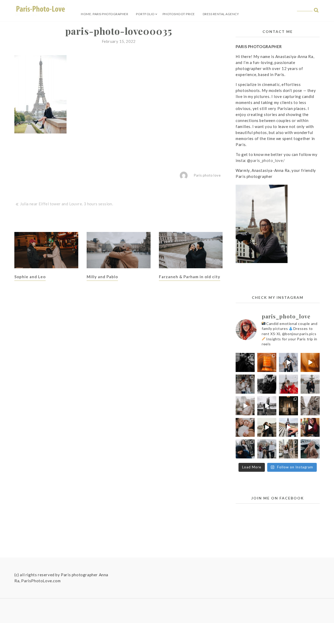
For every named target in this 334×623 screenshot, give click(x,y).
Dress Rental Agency (221, 14)
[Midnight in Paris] (288, 405)
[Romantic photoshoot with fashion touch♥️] (245, 362)
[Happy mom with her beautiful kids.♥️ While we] (266, 448)
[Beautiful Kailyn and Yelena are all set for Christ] (288, 384)
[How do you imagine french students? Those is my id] (288, 448)
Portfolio (145, 14)
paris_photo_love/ (268, 160)
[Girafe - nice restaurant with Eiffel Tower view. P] (310, 427)
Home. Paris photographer (104, 14)
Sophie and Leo (30, 276)
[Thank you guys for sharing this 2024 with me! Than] (288, 362)
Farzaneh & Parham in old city (189, 276)
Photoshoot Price (179, 14)
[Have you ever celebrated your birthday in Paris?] (245, 405)
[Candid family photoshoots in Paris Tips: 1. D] (245, 427)
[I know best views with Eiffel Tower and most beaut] (310, 405)
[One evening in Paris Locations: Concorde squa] (310, 384)
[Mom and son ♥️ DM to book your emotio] (245, 448)
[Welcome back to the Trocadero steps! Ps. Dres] (288, 427)
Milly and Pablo (102, 276)
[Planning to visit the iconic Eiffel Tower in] (310, 362)
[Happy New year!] (266, 362)
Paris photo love (207, 175)
